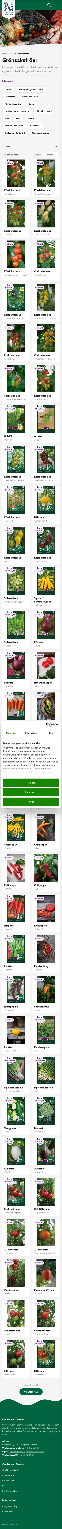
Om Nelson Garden (11, 1470)
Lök (7, 118)
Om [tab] (51, 733)
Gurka (31, 104)
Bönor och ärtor (30, 96)
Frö (11, 53)
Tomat (8, 89)
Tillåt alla (30, 782)
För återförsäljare (10, 1491)
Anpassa (29, 792)
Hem (4, 53)
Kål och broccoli (44, 111)
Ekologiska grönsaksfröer (31, 89)
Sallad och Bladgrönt (15, 133)
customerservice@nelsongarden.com (27, 1451)
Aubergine (10, 96)
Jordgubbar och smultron (17, 111)
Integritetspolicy (9, 1506)
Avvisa (31, 801)
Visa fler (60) (31, 1392)
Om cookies (7, 1511)
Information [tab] (31, 733)
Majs (18, 118)
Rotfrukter (35, 125)
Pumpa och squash (14, 125)
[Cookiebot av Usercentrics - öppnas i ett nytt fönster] (46, 725)
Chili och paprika (13, 104)
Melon (31, 118)
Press (4, 1485)
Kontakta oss (8, 1480)
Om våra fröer (8, 1475)
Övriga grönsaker (40, 133)
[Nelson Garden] (8, 9)
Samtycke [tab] (11, 733)
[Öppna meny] (56, 5)
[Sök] (49, 5)
